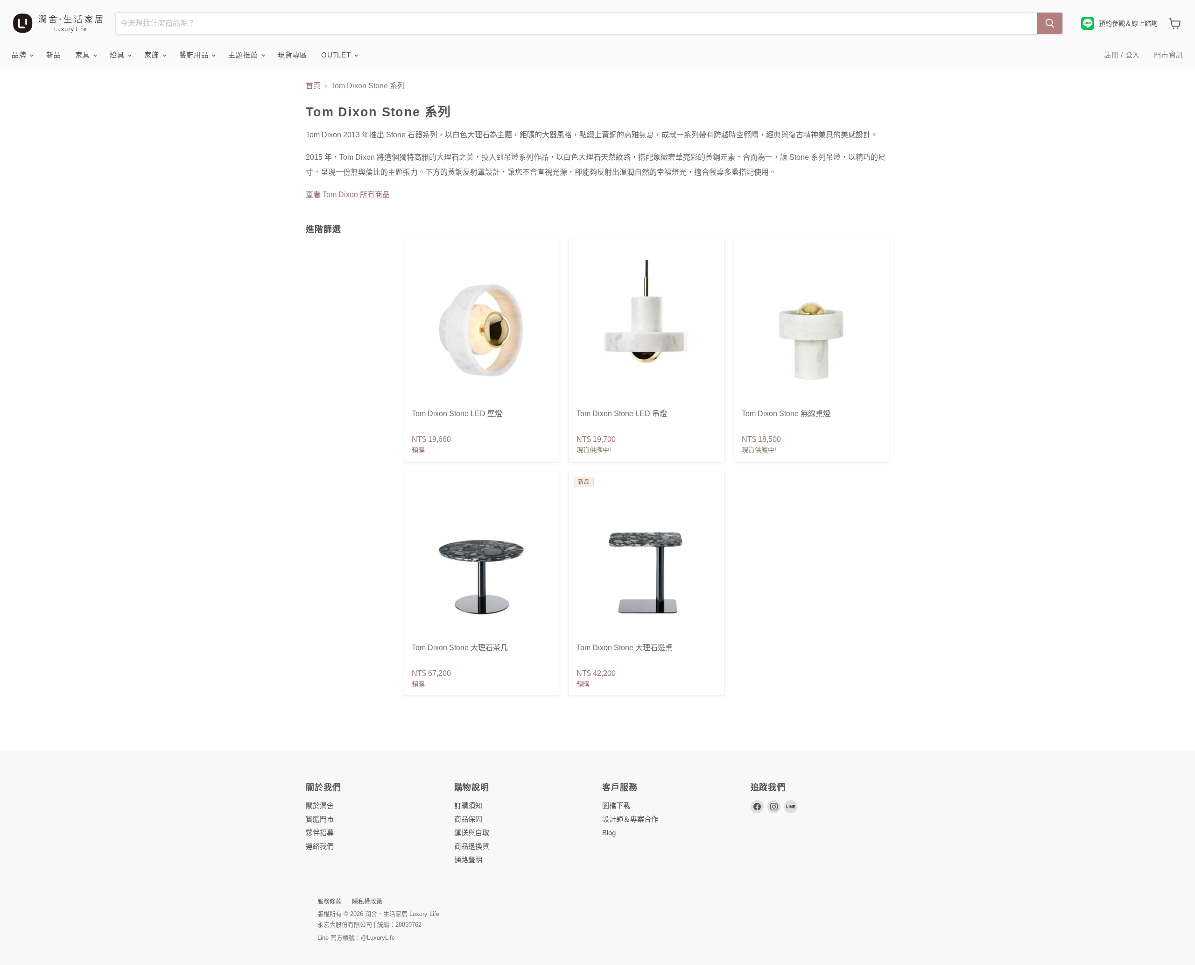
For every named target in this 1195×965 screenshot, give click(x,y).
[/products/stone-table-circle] (481, 563)
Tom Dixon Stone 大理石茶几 (460, 648)
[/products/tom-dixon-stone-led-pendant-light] (646, 329)
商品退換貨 (471, 846)
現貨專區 (292, 55)
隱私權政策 (367, 901)
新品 (53, 55)
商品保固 (468, 819)
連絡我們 (320, 846)
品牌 (20, 55)
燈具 (118, 55)
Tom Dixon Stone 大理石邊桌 (624, 648)
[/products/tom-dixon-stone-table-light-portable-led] (811, 329)
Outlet (337, 55)
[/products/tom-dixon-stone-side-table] (646, 563)
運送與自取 (471, 833)
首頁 (313, 86)
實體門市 (320, 819)
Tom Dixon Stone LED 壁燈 (457, 414)
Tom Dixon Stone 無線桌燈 (786, 414)
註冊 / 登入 (1122, 55)
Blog (609, 833)
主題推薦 (244, 55)
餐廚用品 (195, 55)
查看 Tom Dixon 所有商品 (348, 195)
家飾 (152, 55)
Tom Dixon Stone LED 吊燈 (621, 414)
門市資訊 (1168, 55)
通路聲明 (468, 860)
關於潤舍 (320, 805)
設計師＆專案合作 (630, 819)
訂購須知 (468, 805)
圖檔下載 (616, 805)
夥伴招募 (320, 833)
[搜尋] (1049, 23)
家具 (83, 55)
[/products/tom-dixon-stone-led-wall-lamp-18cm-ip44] (481, 329)
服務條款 (329, 901)
